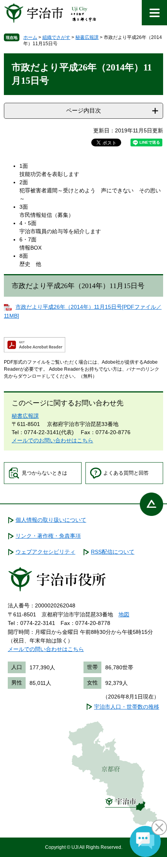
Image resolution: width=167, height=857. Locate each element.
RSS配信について (112, 552)
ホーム (30, 37)
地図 (123, 614)
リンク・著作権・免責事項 (48, 536)
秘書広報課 (87, 37)
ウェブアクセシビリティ (45, 552)
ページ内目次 (83, 110)
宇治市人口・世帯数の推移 (126, 707)
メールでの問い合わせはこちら (46, 649)
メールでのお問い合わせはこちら (52, 440)
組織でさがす (56, 37)
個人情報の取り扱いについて (51, 520)
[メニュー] (154, 12)
